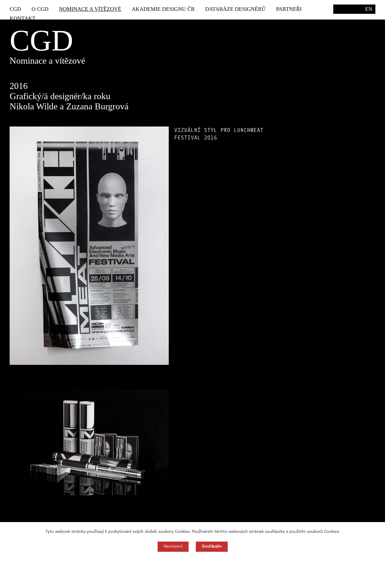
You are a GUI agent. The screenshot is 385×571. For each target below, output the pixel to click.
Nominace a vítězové (90, 9)
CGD (15, 9)
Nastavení (173, 547)
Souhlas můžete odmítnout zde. (192, 561)
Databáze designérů (235, 9)
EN (368, 9)
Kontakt (22, 18)
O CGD (40, 9)
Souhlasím (212, 547)
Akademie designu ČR (163, 9)
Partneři (289, 9)
